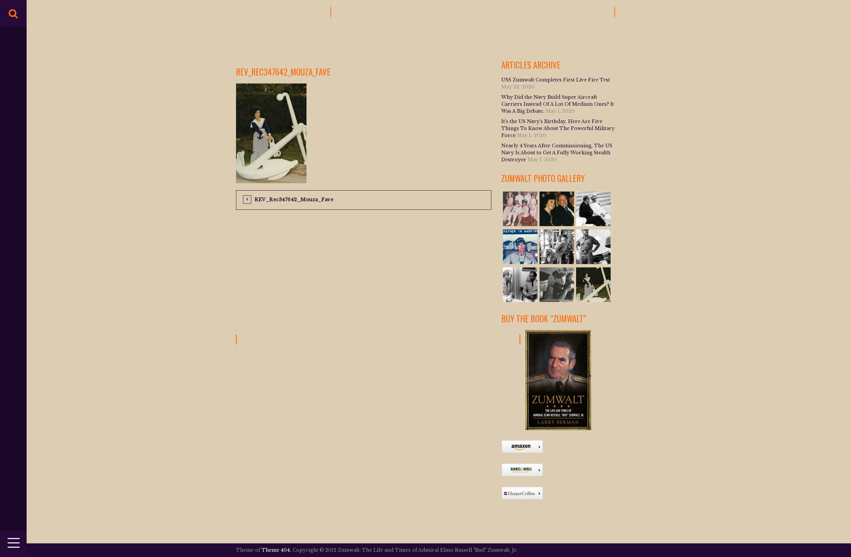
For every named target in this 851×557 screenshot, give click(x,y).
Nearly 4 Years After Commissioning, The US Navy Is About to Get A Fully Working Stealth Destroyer (556, 153)
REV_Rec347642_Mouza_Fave (294, 199)
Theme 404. (276, 550)
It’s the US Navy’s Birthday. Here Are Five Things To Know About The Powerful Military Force (558, 128)
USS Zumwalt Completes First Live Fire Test (555, 80)
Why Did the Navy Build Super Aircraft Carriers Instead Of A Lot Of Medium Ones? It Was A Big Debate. (557, 104)
